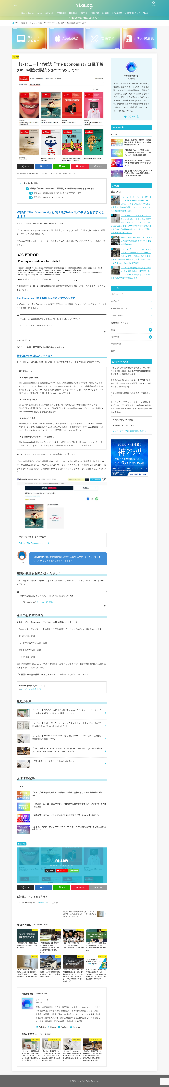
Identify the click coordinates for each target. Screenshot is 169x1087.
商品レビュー (117, 301)
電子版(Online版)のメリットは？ (46, 197)
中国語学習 (95, 13)
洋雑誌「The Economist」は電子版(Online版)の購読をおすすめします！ (62, 188)
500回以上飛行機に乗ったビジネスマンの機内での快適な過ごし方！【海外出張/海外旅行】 (136, 241)
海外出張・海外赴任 (119, 323)
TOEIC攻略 (73, 13)
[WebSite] (41, 1027)
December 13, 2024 (45, 602)
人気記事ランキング (132, 13)
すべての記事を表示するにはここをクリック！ (84, 18)
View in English (27, 13)
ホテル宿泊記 (117, 13)
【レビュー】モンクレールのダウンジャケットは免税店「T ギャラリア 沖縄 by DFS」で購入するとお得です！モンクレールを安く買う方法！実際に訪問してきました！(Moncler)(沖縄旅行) (131, 256)
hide (36, 183)
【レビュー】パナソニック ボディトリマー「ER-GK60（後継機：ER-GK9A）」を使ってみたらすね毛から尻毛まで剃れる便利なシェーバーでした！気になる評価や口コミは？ (131, 204)
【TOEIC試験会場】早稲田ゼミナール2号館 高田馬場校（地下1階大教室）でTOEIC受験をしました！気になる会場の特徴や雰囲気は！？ (131, 273)
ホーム (39, 13)
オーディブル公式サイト (31, 689)
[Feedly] (73, 870)
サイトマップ (117, 294)
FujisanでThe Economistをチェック (34, 543)
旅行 (113, 330)
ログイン (43, 902)
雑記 (113, 351)
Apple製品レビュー (119, 308)
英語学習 (84, 13)
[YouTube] (62, 870)
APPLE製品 (61, 13)
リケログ (79, 1081)
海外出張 (105, 13)
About (145, 13)
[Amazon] (75, 1027)
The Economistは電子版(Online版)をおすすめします (55, 193)
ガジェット (49, 13)
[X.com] (50, 870)
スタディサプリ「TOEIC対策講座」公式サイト (130, 431)
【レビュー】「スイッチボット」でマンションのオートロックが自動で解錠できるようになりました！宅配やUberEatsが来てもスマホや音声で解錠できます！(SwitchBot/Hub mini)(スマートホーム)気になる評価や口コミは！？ (131, 224)
